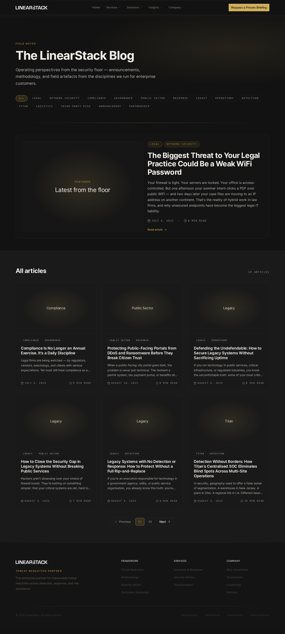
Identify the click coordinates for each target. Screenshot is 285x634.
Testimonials (235, 577)
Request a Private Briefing (249, 7)
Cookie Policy (235, 615)
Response (180, 98)
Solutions (133, 7)
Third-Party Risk (76, 106)
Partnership (139, 106)
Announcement (110, 106)
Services (111, 7)
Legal (37, 98)
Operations (224, 98)
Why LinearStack (237, 569)
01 (140, 521)
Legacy (201, 98)
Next (162, 521)
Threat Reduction (132, 569)
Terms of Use (212, 615)
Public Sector (153, 98)
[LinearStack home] (32, 7)
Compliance (97, 98)
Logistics (44, 106)
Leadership (234, 584)
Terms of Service (259, 615)
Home (96, 7)
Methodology (130, 577)
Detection (250, 98)
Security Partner (184, 577)
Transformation (183, 584)
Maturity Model (131, 584)
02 (150, 521)
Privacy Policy (189, 615)
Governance (123, 98)
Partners (232, 592)
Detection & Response (188, 569)
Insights (154, 7)
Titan (23, 106)
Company (175, 7)
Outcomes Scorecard (135, 592)
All (21, 98)
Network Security (65, 98)
